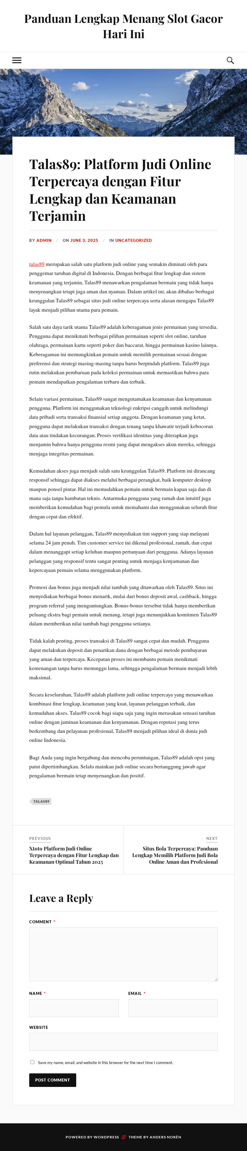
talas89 (37, 263)
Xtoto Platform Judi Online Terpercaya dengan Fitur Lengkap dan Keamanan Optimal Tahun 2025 (74, 855)
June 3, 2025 (84, 240)
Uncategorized (133, 240)
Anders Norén (165, 1137)
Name (37, 993)
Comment (42, 921)
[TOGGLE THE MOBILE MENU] (16, 60)
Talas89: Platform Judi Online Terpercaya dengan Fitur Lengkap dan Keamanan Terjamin (120, 189)
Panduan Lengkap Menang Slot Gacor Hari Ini (123, 26)
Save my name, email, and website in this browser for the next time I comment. (105, 1062)
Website (38, 1027)
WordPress (106, 1137)
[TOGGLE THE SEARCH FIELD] (230, 60)
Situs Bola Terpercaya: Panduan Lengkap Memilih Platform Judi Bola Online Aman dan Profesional (175, 855)
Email (136, 993)
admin (44, 240)
